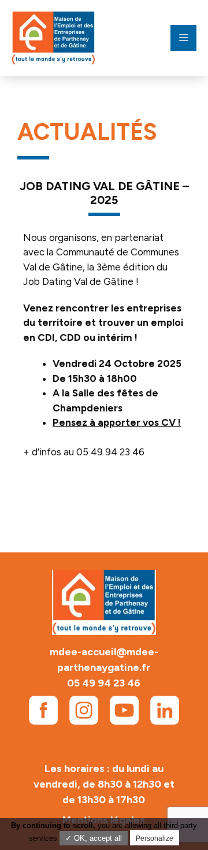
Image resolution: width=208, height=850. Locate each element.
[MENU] (183, 38)
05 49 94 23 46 (103, 683)
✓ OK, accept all (93, 838)
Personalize (154, 838)
